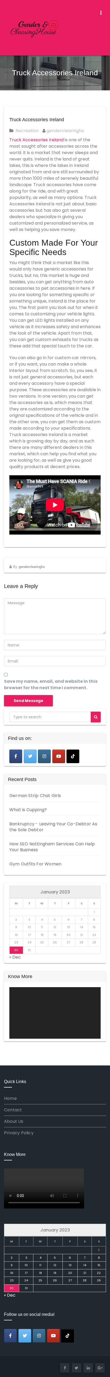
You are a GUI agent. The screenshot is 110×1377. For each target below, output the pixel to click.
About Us (13, 1121)
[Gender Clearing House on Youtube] (58, 756)
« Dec (15, 957)
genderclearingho (64, 131)
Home (10, 1098)
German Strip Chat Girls (35, 796)
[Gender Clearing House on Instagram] (44, 756)
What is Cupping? (28, 810)
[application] (55, 1012)
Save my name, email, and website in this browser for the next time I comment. (50, 684)
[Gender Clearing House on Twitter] (30, 756)
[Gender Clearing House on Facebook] (15, 756)
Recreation (27, 131)
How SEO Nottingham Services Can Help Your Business (52, 847)
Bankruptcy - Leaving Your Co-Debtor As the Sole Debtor (53, 827)
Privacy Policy (19, 1133)
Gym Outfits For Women (35, 864)
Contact (13, 1110)
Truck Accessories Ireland (36, 119)
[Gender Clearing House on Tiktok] (72, 756)
